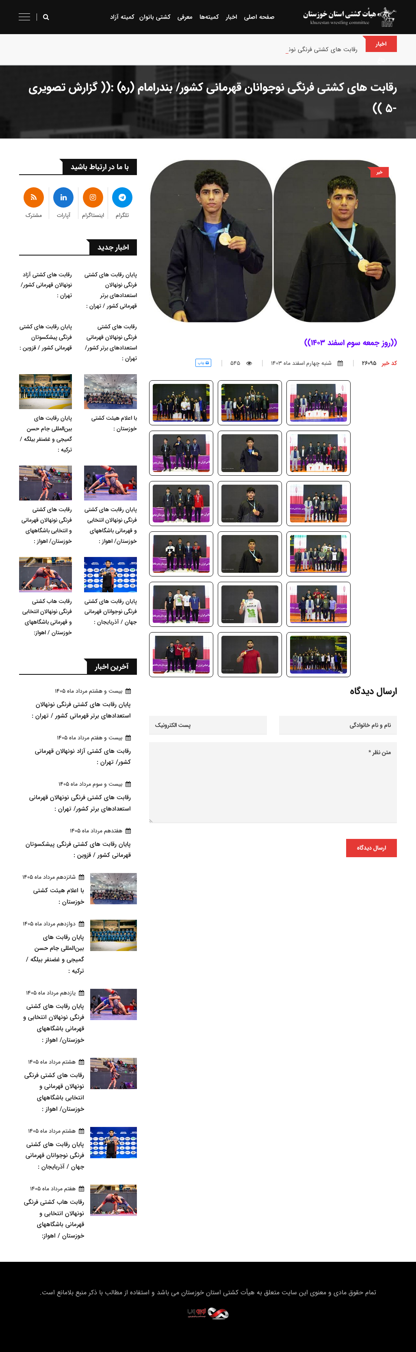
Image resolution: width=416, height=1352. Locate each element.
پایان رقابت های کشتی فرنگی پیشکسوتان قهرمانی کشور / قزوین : (46, 337)
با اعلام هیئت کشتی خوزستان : (114, 423)
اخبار (231, 17)
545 (235, 363)
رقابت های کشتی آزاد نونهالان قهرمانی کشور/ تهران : (46, 285)
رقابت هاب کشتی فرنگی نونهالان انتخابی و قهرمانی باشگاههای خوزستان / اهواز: (47, 617)
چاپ (202, 363)
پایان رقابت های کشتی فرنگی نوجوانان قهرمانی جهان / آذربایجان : (110, 611)
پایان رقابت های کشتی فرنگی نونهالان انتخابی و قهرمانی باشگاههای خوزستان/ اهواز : (110, 525)
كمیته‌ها (209, 17)
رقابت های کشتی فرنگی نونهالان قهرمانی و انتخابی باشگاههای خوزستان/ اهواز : (47, 525)
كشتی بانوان (155, 17)
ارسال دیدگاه (371, 848)
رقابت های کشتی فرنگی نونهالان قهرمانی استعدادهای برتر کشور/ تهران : (268, 49)
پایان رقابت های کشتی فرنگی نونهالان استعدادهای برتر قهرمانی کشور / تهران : (110, 290)
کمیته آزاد (122, 17)
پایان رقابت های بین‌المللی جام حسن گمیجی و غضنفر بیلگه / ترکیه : (46, 434)
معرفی (185, 17)
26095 (379, 363)
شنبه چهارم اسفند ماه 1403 (301, 363)
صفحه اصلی (259, 17)
